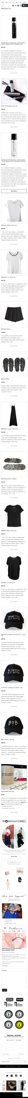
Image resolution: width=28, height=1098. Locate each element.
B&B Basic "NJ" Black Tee (8, 582)
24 (8, 1050)
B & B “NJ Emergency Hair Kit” (9, 106)
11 (11, 1047)
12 (14, 1047)
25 (11, 1050)
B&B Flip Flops (5, 379)
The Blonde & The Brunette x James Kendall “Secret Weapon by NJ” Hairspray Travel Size (13, 160)
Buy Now (14, 191)
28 (19, 1050)
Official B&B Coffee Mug (7, 791)
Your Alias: (5, 965)
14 (19, 1047)
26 (14, 1050)
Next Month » (22, 1054)
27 (16, 1050)
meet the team (10, 1066)
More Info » (12, 808)
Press (19, 1066)
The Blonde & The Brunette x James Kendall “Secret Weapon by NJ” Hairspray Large (13, 43)
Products (6, 9)
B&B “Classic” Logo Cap (7, 739)
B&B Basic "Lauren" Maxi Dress (9, 428)
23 (6, 1050)
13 (16, 1047)
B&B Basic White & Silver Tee (9, 225)
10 (8, 1047)
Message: (4, 970)
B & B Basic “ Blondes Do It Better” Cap (11, 687)
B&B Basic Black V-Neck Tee (8, 530)
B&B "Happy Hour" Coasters (8, 478)
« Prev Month (5, 1054)
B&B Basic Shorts (6, 329)
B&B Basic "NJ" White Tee (8, 277)
